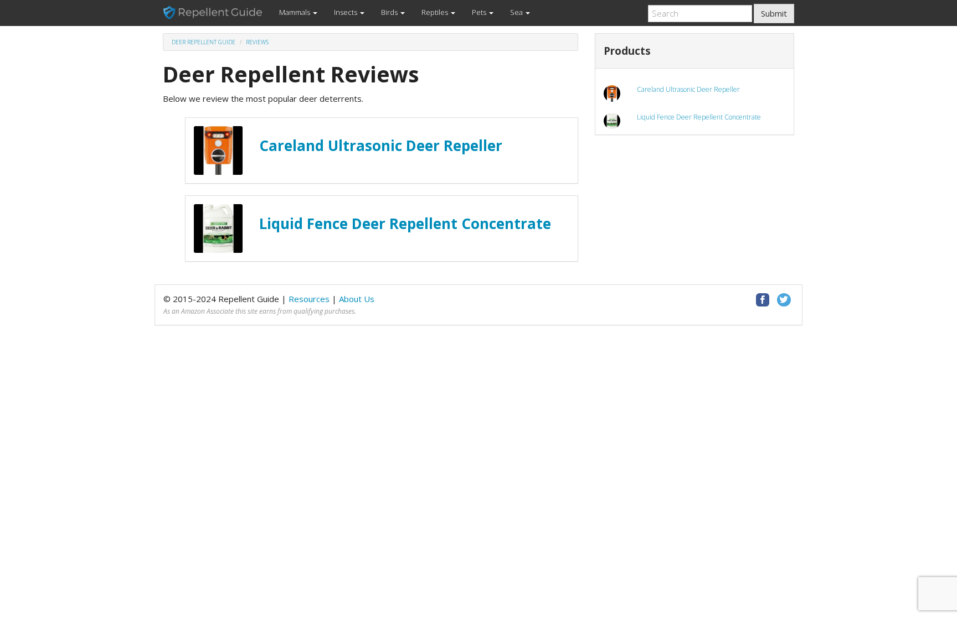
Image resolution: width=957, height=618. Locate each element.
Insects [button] (346, 12)
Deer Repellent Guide (203, 42)
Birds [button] (390, 12)
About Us (356, 298)
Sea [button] (517, 12)
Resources (309, 298)
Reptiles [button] (435, 12)
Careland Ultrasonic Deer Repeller (380, 145)
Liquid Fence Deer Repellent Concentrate (405, 223)
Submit (774, 13)
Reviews (257, 42)
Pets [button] (480, 12)
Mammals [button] (295, 12)
